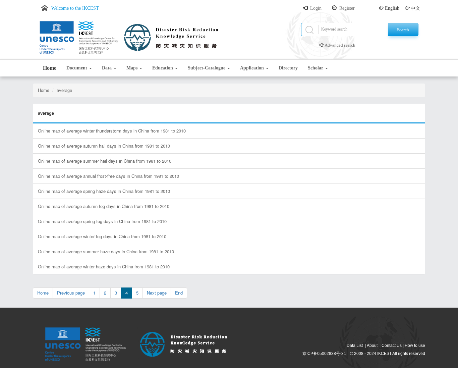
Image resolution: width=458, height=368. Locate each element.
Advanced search (340, 45)
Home (49, 68)
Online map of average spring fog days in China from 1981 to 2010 (102, 221)
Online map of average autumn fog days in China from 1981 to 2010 (103, 206)
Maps (132, 67)
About (372, 345)
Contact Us (392, 345)
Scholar (316, 67)
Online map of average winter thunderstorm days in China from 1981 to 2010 (112, 130)
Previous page (71, 293)
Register (347, 8)
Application (252, 67)
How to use (415, 345)
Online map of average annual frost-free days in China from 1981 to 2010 (108, 176)
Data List (355, 345)
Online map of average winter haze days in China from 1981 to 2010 (104, 266)
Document (77, 67)
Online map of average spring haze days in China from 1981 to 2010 (104, 191)
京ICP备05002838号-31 (324, 353)
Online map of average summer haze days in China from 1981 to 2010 (106, 251)
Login (316, 8)
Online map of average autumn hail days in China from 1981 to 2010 (104, 146)
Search (403, 29)
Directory (288, 67)
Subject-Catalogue (207, 67)
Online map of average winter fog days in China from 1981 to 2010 (102, 236)
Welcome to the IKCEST (75, 8)
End (179, 293)
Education (163, 67)
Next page (157, 293)
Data (107, 67)
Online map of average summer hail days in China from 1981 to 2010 (104, 161)
